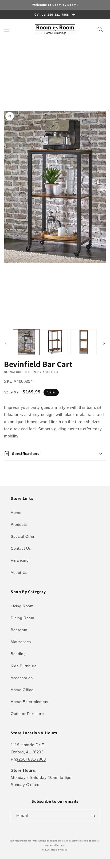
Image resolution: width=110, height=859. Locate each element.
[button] (7, 29)
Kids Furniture (24, 666)
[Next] (104, 343)
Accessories (22, 678)
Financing (20, 560)
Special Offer (23, 536)
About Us (19, 572)
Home (16, 512)
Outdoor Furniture (27, 714)
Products (19, 524)
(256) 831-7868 (31, 759)
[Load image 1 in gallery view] (26, 342)
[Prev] (6, 343)
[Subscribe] (93, 816)
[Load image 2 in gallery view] (55, 342)
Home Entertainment (30, 702)
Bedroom (19, 630)
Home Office (22, 690)
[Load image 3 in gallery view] (83, 342)
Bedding (18, 654)
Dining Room (22, 618)
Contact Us (21, 548)
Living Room (22, 606)
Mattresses (21, 642)
